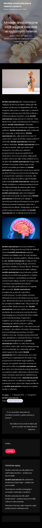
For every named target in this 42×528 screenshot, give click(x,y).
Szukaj (7, 443)
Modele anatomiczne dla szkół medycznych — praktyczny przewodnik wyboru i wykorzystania (20, 499)
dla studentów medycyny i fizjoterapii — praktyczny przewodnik (19, 482)
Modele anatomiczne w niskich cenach (17, 5)
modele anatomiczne (10, 398)
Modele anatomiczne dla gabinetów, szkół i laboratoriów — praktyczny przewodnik (19, 473)
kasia (7, 395)
